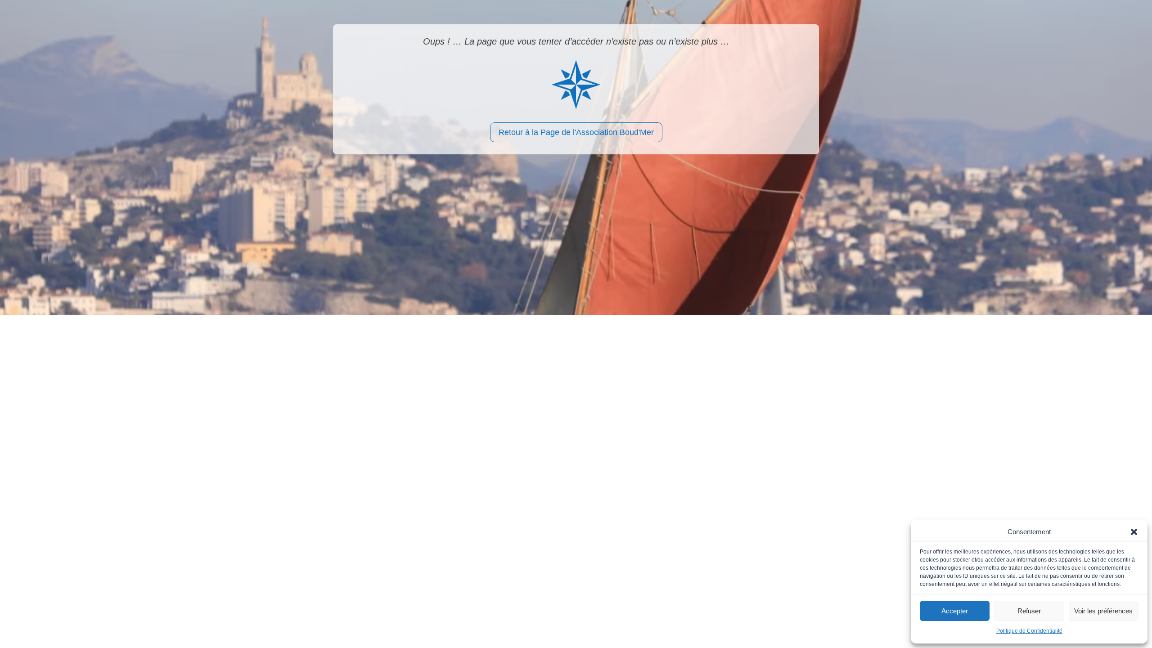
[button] (1134, 531)
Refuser (1029, 611)
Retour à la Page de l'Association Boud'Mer (576, 132)
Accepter (954, 611)
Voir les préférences (1103, 611)
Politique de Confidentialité (1029, 631)
